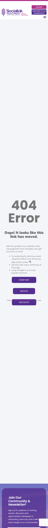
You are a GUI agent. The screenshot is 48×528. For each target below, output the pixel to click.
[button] (44, 17)
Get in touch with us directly (19, 300)
